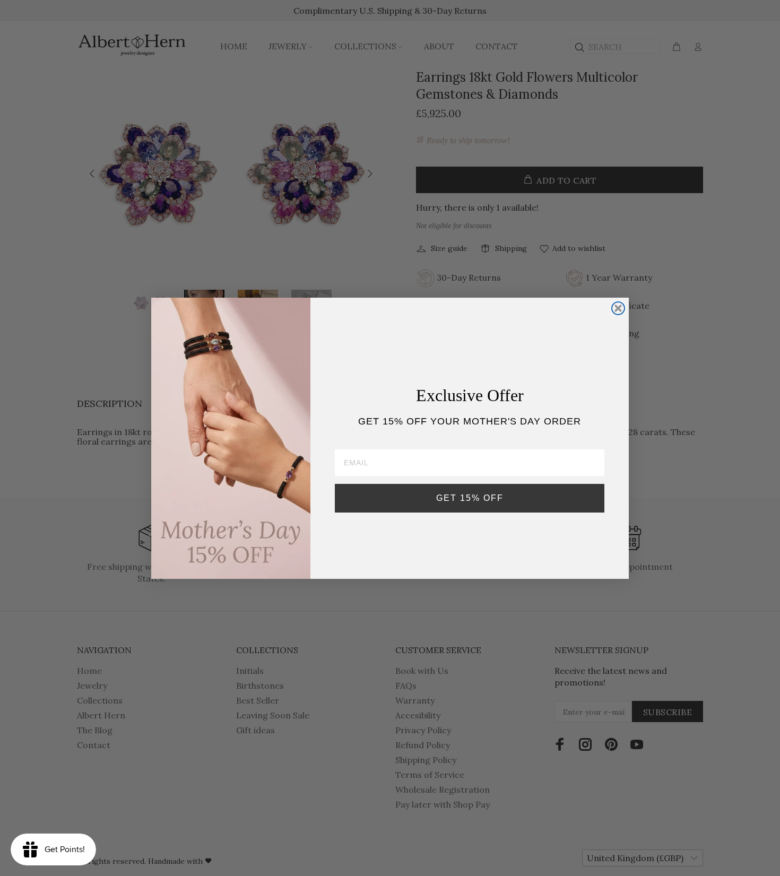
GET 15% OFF (470, 497)
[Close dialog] (618, 308)
